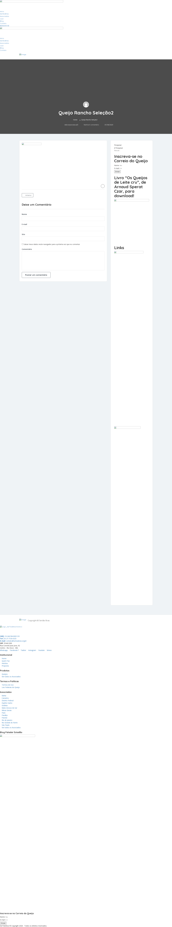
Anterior (28, 195)
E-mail (24, 224)
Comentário (27, 249)
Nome (24, 214)
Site (23, 234)
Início (2, 11)
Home (75, 120)
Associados (4, 16)
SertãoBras (4, 14)
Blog (2, 21)
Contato (3, 23)
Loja (1, 19)
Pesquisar (118, 145)
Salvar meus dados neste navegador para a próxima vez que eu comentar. (52, 244)
